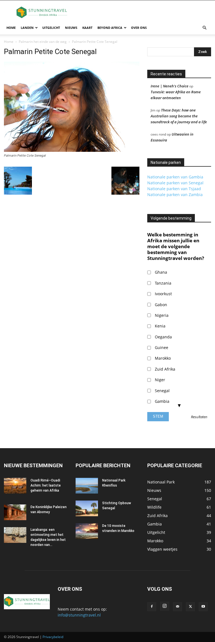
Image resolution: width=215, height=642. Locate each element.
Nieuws (71, 27)
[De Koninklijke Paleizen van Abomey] (15, 512)
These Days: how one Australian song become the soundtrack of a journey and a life (179, 116)
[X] (190, 606)
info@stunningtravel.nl (79, 615)
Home (11, 27)
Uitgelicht (51, 27)
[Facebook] (151, 606)
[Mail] (177, 606)
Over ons (139, 27)
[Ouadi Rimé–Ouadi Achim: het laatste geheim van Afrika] (15, 486)
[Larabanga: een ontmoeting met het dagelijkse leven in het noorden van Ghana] (15, 535)
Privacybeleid (53, 636)
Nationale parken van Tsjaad (174, 188)
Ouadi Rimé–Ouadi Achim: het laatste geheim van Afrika (46, 485)
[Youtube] (203, 606)
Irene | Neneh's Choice (169, 86)
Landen (27, 27)
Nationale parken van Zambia (175, 194)
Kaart (87, 27)
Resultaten (199, 417)
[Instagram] (164, 606)
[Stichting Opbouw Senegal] (87, 508)
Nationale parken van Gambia (175, 177)
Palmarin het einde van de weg (43, 41)
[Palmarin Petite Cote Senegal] (71, 150)
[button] (204, 28)
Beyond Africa (109, 27)
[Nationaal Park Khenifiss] (87, 486)
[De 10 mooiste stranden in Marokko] (87, 531)
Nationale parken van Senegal (175, 182)
